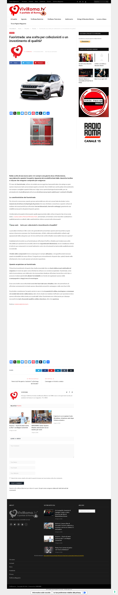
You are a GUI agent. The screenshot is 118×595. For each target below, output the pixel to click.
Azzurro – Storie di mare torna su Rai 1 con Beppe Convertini (19, 427)
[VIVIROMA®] (27, 10)
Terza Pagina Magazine (18, 23)
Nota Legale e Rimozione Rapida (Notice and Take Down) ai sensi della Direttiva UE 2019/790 (64, 555)
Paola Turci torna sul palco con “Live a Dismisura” (63, 549)
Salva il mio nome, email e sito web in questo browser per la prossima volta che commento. (37, 478)
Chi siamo (24, 1)
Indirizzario (69, 19)
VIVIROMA (38, 586)
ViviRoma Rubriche (37, 19)
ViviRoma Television (54, 19)
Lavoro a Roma (101, 19)
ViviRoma (29, 51)
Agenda (23, 19)
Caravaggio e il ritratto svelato (54, 381)
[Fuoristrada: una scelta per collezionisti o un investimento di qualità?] (41, 87)
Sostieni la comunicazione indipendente (90, 38)
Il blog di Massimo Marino (85, 19)
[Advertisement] (41, 159)
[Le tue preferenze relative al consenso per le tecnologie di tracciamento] (115, 592)
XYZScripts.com (68, 589)
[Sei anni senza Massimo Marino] (86, 57)
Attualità (14, 19)
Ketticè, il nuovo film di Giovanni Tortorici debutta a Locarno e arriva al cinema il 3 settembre (64, 526)
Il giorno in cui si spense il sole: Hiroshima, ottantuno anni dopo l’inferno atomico (64, 418)
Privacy (49, 1)
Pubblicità (42, 1)
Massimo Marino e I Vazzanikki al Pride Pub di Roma (86, 81)
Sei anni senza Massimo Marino (85, 65)
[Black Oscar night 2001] (102, 73)
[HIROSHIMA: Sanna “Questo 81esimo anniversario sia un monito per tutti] (42, 416)
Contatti (31, 1)
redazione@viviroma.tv (21, 304)
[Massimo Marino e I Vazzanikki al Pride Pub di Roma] (86, 73)
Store (36, 1)
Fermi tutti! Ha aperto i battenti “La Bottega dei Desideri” (25, 382)
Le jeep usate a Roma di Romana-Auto (25, 217)
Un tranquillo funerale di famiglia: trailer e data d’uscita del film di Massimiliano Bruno (63, 513)
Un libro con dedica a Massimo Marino (100, 65)
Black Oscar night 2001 (101, 79)
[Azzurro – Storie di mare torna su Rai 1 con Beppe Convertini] (19, 416)
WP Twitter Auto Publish (52, 589)
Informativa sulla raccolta (41, 593)
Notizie (12, 32)
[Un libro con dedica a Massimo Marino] (102, 57)
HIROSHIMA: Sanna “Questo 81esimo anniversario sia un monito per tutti (40, 428)
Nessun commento (52, 51)
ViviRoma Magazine (58, 1)
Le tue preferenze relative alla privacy (67, 593)
